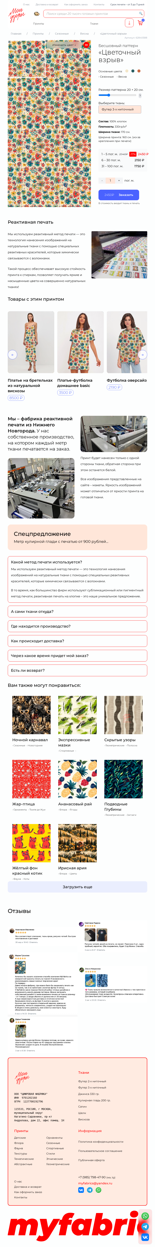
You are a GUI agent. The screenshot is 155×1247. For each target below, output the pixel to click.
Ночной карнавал (30, 740)
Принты (21, 1131)
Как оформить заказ (76, 4)
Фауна (18, 1148)
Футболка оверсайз (127, 380)
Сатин (82, 1106)
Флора (18, 1143)
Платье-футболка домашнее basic (74, 383)
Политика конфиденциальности (100, 1141)
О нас (26, 4)
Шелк (82, 1113)
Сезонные (107, 76)
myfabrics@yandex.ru (95, 1183)
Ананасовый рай (75, 804)
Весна (122, 76)
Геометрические (58, 1164)
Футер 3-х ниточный (92, 1087)
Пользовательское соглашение (100, 1151)
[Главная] (45, 1078)
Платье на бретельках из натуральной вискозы (30, 385)
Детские (20, 1137)
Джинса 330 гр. (88, 1094)
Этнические (54, 1159)
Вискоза (84, 1119)
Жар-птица (23, 804)
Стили (50, 1153)
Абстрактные (23, 1164)
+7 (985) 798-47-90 (96, 1177)
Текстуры (20, 1153)
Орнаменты (54, 1137)
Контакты (99, 4)
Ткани (83, 1073)
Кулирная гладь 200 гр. (94, 1100)
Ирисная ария (72, 868)
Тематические (24, 1159)
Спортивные (55, 1148)
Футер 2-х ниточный (92, 1081)
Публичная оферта (91, 1160)
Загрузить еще (77, 887)
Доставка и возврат (47, 4)
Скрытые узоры (120, 740)
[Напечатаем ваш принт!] (129, 22)
